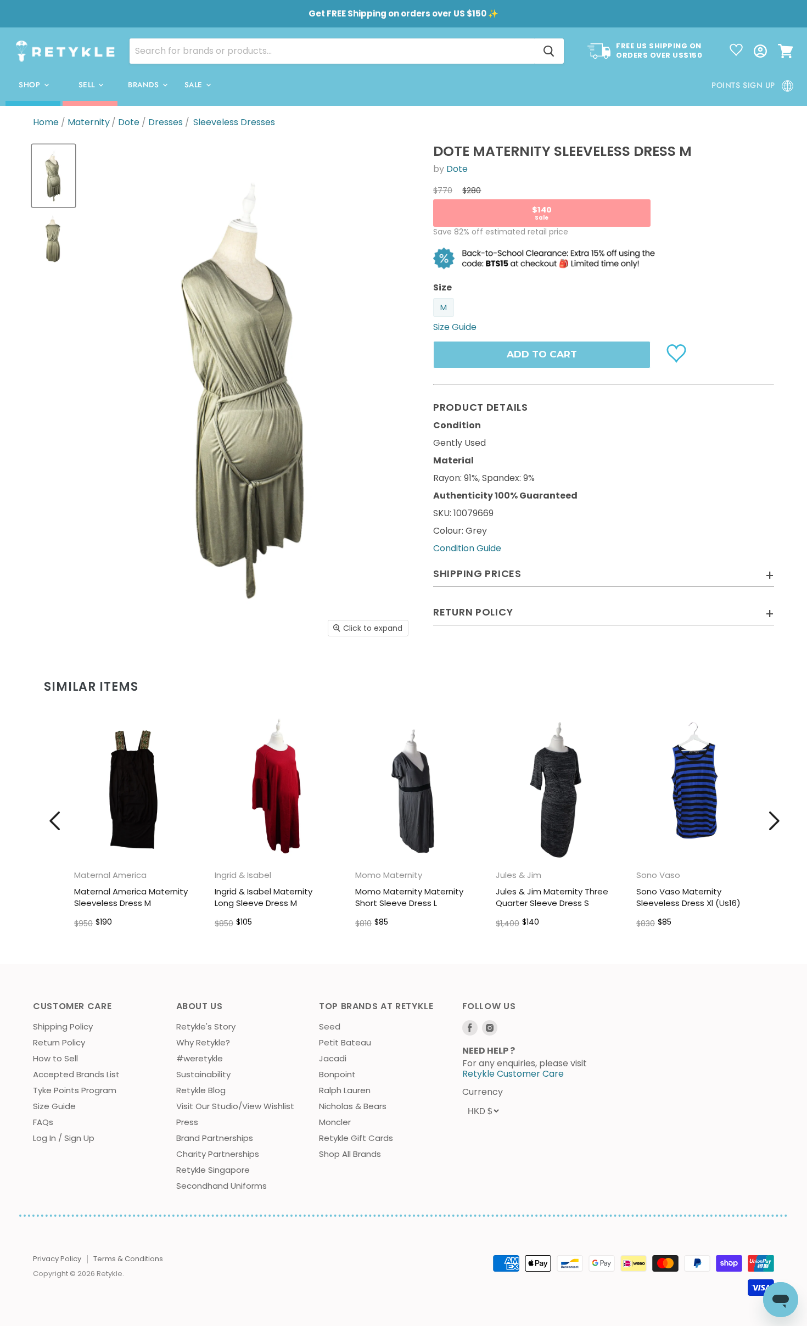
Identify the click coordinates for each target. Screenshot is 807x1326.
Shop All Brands (350, 1154)
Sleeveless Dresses (234, 122)
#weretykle (199, 1058)
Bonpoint (337, 1074)
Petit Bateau (345, 1042)
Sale (194, 85)
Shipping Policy (63, 1026)
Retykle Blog (201, 1090)
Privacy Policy (57, 1259)
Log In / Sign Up (63, 1138)
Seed (329, 1026)
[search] (332, 51)
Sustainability (203, 1074)
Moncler (335, 1122)
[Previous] (55, 821)
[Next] (774, 821)
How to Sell (55, 1058)
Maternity (89, 122)
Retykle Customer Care (513, 1073)
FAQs (43, 1122)
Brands (144, 85)
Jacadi (332, 1058)
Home (46, 122)
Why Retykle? (203, 1042)
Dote (128, 122)
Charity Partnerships (217, 1154)
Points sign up (743, 85)
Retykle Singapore (213, 1170)
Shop (31, 85)
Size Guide (54, 1106)
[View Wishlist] (736, 51)
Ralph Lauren (345, 1090)
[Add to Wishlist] (677, 352)
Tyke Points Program (74, 1090)
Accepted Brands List (76, 1074)
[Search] (549, 51)
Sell (88, 85)
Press (187, 1122)
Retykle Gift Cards (356, 1138)
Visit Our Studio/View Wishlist (235, 1106)
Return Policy (59, 1042)
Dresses (165, 122)
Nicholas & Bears (352, 1106)
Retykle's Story (206, 1026)
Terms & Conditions (128, 1259)
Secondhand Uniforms (221, 1185)
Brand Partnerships (214, 1138)
